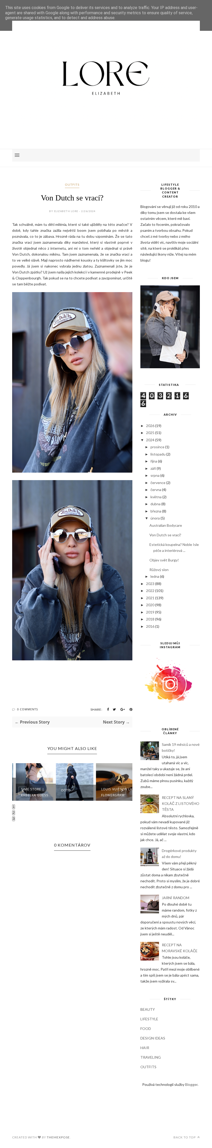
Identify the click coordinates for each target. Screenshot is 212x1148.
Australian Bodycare (165, 525)
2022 (150, 590)
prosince (157, 447)
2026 (150, 425)
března (155, 511)
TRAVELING (150, 1057)
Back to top (184, 1137)
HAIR (144, 1047)
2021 (150, 598)
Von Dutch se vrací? (165, 535)
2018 (150, 619)
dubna (155, 504)
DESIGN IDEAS (152, 1038)
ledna (154, 576)
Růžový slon (159, 569)
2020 (150, 605)
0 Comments (27, 709)
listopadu (157, 454)
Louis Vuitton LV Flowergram (114, 792)
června (155, 489)
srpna (155, 475)
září (153, 468)
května (156, 497)
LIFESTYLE (149, 1019)
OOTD (64, 790)
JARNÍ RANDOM (175, 898)
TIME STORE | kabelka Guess (32, 792)
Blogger (191, 1084)
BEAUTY (147, 1009)
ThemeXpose (58, 1137)
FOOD (145, 1028)
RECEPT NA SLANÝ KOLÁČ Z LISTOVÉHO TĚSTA (180, 803)
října (153, 461)
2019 (150, 612)
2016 (150, 626)
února (155, 518)
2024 (150, 440)
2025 (150, 432)
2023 (150, 583)
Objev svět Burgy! (164, 560)
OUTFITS (72, 184)
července (157, 482)
